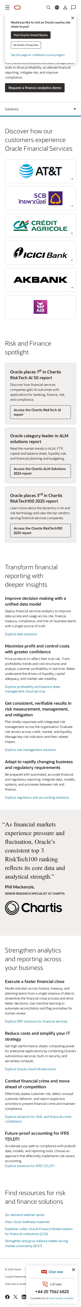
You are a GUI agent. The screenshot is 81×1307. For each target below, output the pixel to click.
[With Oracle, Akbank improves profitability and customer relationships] (41, 280)
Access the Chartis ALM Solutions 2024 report (40, 470)
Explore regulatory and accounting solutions (37, 797)
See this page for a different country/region (38, 55)
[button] (7, 7)
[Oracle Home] (17, 8)
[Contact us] (73, 7)
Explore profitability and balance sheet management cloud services (32, 688)
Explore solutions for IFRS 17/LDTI (29, 1166)
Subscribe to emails (16, 1283)
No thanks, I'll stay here (26, 44)
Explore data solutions (21, 634)
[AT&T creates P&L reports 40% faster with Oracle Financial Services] (41, 171)
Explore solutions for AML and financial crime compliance (38, 1118)
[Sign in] (65, 7)
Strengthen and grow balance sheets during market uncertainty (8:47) (36, 1243)
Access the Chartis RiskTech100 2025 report (38, 530)
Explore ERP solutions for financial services (36, 1021)
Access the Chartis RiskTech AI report (37, 412)
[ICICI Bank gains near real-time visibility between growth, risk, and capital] (41, 253)
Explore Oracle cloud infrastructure (30, 1069)
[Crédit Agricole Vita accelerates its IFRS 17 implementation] (41, 225)
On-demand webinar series (24, 1214)
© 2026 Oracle (13, 1269)
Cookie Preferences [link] (15, 1276)
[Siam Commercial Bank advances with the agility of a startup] (41, 198)
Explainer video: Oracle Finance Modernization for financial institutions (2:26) (38, 1231)
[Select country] (56, 7)
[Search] (48, 7)
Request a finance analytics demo (35, 87)
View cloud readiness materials (27, 1222)
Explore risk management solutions (30, 749)
